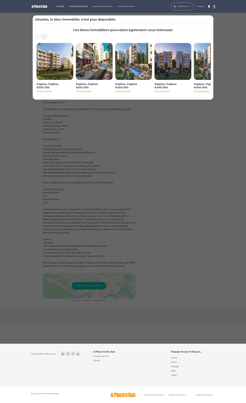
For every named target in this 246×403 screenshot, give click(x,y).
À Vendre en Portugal (102, 6)
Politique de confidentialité (153, 395)
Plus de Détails (44, 91)
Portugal (175, 366)
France (174, 362)
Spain (173, 371)
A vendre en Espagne (78, 6)
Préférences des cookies (204, 395)
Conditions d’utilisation (176, 395)
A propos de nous (101, 356)
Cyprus (174, 358)
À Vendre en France (126, 6)
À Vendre (60, 6)
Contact (96, 360)
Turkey (174, 375)
